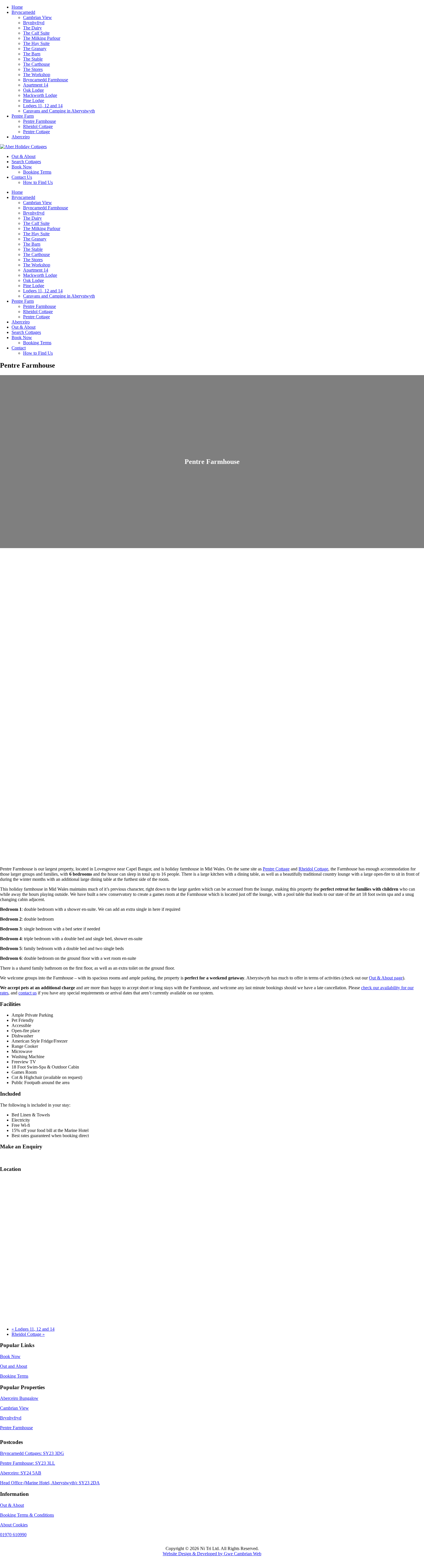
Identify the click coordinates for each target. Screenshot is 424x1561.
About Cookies (14, 1524)
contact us (27, 992)
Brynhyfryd (10, 1417)
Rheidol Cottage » (28, 1334)
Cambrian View (14, 1408)
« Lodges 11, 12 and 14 (33, 1329)
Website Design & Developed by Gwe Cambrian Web (212, 1553)
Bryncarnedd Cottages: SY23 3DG (32, 1453)
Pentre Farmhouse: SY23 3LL (27, 1463)
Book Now (10, 1356)
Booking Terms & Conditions (27, 1515)
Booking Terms (14, 1376)
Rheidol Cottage (313, 868)
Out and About (13, 1366)
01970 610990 (13, 1534)
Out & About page (386, 977)
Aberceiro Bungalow (19, 1398)
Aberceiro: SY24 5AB (20, 1472)
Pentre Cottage (276, 868)
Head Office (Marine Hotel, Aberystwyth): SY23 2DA (50, 1482)
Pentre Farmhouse (16, 1427)
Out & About (12, 1505)
